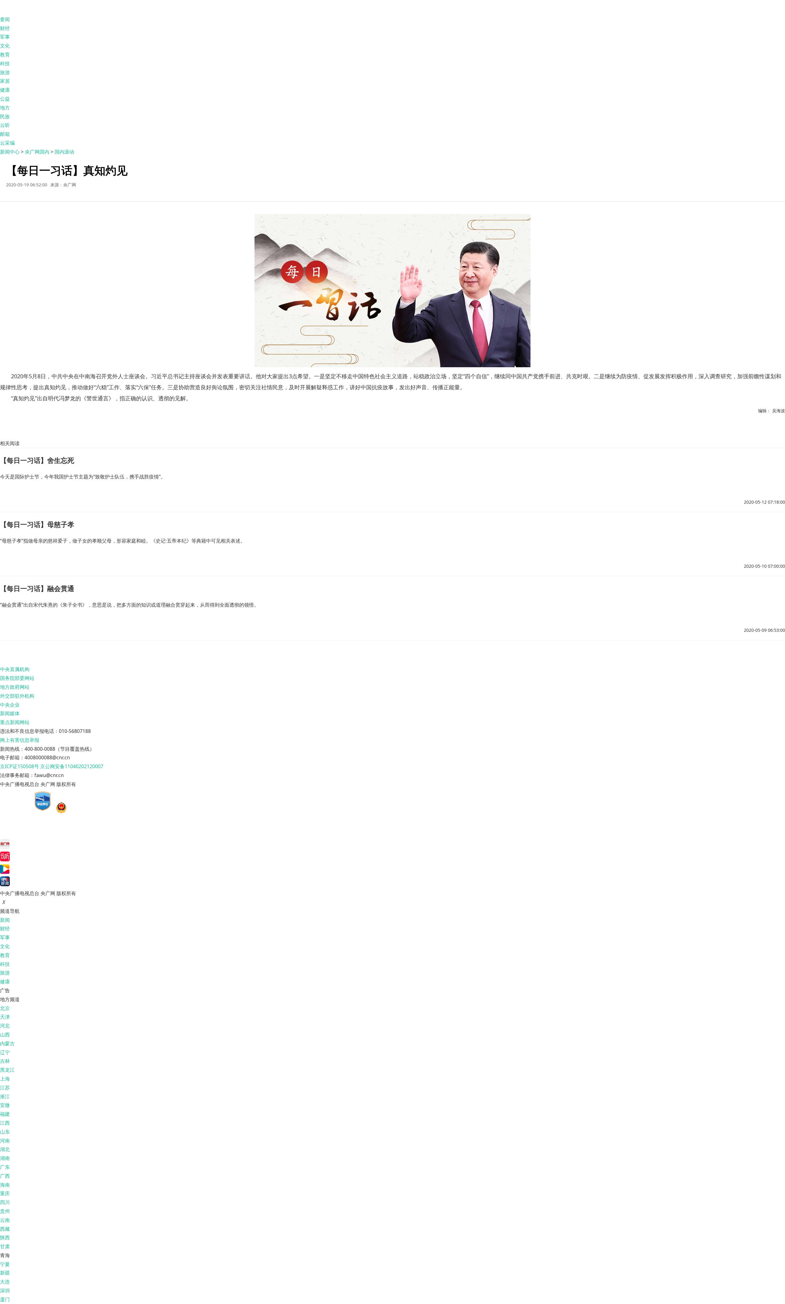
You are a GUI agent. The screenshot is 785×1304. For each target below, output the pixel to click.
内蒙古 (7, 1043)
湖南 (5, 1158)
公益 (5, 98)
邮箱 (5, 134)
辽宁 (5, 1052)
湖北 (5, 1149)
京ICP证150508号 (19, 766)
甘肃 (5, 1246)
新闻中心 (10, 151)
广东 (5, 1167)
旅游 (5, 72)
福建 (5, 1114)
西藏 (5, 1229)
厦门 (5, 1299)
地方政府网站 (14, 687)
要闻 (5, 19)
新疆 (5, 1272)
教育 (5, 54)
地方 (5, 107)
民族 (5, 116)
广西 (5, 1175)
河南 (5, 1140)
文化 (5, 45)
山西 (5, 1034)
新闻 (5, 920)
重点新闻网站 (14, 722)
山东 (5, 1131)
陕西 (5, 1237)
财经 (5, 28)
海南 (5, 1184)
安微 (5, 1105)
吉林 (5, 1061)
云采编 (7, 142)
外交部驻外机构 (17, 695)
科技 (5, 63)
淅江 (5, 1096)
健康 (5, 89)
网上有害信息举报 (19, 740)
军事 (5, 36)
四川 (5, 1202)
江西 (5, 1122)
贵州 (5, 1211)
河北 (5, 1025)
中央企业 (10, 704)
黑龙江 (7, 1069)
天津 (5, 1016)
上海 (5, 1078)
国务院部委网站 (17, 678)
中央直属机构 (14, 669)
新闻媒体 (10, 713)
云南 (5, 1220)
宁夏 (5, 1264)
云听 (5, 125)
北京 (5, 1008)
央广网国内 (37, 151)
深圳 (5, 1290)
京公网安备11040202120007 (71, 766)
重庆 (5, 1193)
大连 (5, 1281)
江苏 (5, 1087)
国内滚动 (64, 151)
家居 (5, 81)
